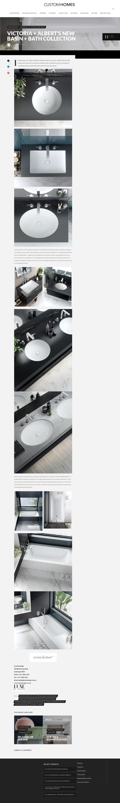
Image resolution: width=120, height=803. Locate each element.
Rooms (50, 729)
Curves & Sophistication (57, 738)
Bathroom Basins (26, 696)
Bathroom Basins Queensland (46, 696)
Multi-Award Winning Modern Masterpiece (58, 769)
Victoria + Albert (36, 704)
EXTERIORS (52, 13)
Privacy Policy (81, 774)
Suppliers (51, 732)
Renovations (13, 27)
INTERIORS (43, 13)
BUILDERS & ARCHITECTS (29, 13)
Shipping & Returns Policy (84, 778)
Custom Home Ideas (38, 27)
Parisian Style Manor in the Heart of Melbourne (60, 775)
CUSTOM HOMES (14, 13)
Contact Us (80, 767)
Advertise (79, 763)
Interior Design (25, 732)
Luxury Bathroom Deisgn (55, 701)
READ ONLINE (85, 13)
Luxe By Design (49, 698)
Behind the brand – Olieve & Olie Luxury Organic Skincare (61, 794)
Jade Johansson (20, 44)
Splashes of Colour (25, 738)
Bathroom (24, 27)
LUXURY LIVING (63, 13)
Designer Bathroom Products (31, 698)
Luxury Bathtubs (21, 704)
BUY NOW (94, 13)
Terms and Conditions (83, 782)
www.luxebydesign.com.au (22, 683)
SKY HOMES (74, 13)
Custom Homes (24, 727)
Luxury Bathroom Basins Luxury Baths (29, 701)
